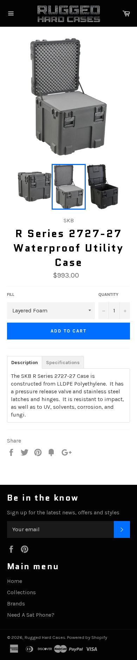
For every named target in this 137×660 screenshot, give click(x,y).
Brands (16, 603)
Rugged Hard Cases (45, 637)
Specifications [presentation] (63, 363)
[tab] (24, 362)
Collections (21, 592)
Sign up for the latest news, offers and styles (63, 512)
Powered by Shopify (87, 637)
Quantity (108, 294)
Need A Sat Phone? (30, 614)
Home (14, 581)
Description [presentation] (24, 363)
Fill (10, 294)
